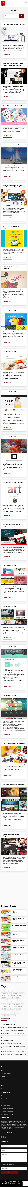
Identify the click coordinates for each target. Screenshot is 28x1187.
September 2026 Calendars (8, 1102)
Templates (4, 1011)
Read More (7, 54)
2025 (7, 991)
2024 (3, 991)
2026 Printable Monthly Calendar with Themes (14, 1054)
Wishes (3, 1079)
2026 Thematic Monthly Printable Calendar (13, 1051)
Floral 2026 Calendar (8, 1040)
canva (3, 995)
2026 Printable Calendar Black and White (13, 1043)
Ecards (20, 999)
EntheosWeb (20, 1182)
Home (2, 1070)
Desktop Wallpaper (6, 999)
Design (12, 997)
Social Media (12, 1008)
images (18, 1004)
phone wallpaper (6, 1006)
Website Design (5, 1015)
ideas (13, 1004)
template (18, 1008)
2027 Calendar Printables (7, 1114)
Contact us (9, 1132)
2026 (11, 991)
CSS (8, 997)
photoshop (14, 1006)
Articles (3, 1086)
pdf (22, 1004)
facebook (4, 1002)
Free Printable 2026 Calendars (10, 1024)
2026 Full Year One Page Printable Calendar (14, 1033)
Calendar (15, 993)
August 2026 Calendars (7, 1099)
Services (9, 1183)
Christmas (18, 995)
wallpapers (10, 1013)
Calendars (21, 993)
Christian (12, 995)
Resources (3, 1082)
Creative (4, 997)
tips (14, 1011)
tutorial (18, 1011)
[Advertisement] (14, 888)
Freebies (3, 1076)
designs (17, 997)
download (14, 999)
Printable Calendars (6, 1073)
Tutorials (18, 1183)
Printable (20, 1006)
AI (14, 991)
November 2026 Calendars (7, 1108)
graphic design (19, 1002)
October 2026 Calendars (7, 1105)
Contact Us (4, 1089)
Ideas (13, 1183)
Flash (9, 1002)
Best (10, 993)
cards (7, 995)
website (24, 1013)
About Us (4, 1183)
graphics (4, 1004)
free (13, 1002)
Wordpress (13, 1015)
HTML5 (9, 1004)
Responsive (4, 1008)
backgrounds (5, 993)
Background (19, 991)
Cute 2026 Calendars (8, 1037)
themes (10, 1011)
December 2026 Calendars (7, 1111)
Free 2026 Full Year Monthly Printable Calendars (15, 1027)
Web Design (18, 1013)
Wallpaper (4, 1013)
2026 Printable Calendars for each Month (13, 1030)
